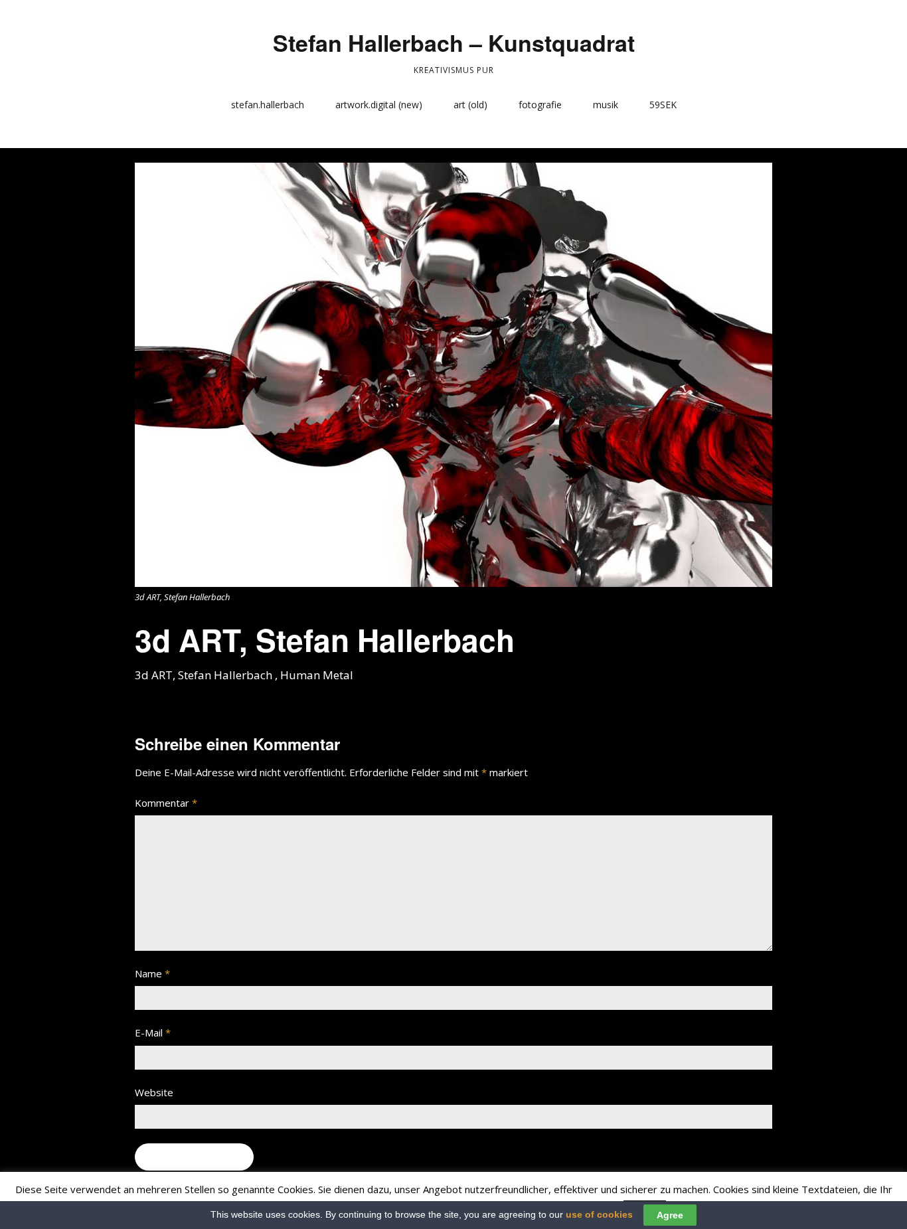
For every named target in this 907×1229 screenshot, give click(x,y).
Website (154, 1092)
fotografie (540, 104)
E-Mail (153, 1032)
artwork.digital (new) (378, 104)
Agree (670, 1215)
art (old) (470, 104)
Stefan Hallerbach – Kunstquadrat (454, 42)
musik (605, 104)
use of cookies (599, 1214)
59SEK (663, 104)
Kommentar (166, 802)
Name (152, 973)
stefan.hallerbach (267, 104)
